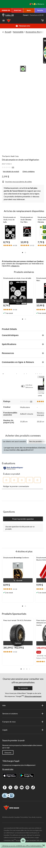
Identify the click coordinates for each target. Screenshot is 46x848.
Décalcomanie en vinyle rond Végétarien (20, 159)
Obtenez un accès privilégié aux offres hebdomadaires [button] (22, 846)
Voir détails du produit (11, 171)
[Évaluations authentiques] (13, 468)
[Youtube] (22, 787)
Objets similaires (28, 171)
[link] (9, 167)
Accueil (8, 32)
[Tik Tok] (33, 787)
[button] (22, 252)
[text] (10, 245)
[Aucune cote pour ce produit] (7, 167)
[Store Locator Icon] (3, 15)
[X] (10, 787)
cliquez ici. (15, 266)
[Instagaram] (16, 787)
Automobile (18, 32)
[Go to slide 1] (23, 69)
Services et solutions (10, 714)
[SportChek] (17, 10)
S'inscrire (7, 753)
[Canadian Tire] (6, 10)
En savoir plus (7, 769)
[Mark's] (29, 10)
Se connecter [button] (23, 688)
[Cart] (42, 20)
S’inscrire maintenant (33, 696)
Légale (4, 730)
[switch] (24, 386)
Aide (4, 705)
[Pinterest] (27, 787)
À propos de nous (9, 722)
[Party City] (40, 10)
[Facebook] (5, 787)
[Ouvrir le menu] (3, 20)
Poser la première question (23, 519)
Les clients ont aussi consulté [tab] (14, 441)
